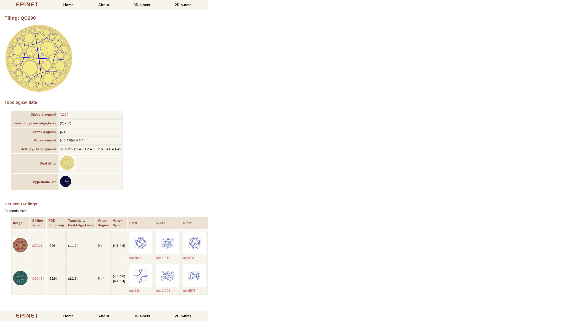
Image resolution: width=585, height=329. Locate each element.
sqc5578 (189, 290)
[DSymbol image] (39, 91)
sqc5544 (135, 258)
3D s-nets (142, 5)
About (103, 5)
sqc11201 (163, 290)
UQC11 (37, 245)
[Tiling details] (67, 169)
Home (68, 5)
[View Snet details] (140, 253)
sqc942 (134, 290)
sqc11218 (163, 258)
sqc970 (188, 258)
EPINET (27, 4)
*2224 (64, 114)
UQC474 (38, 278)
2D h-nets (183, 5)
